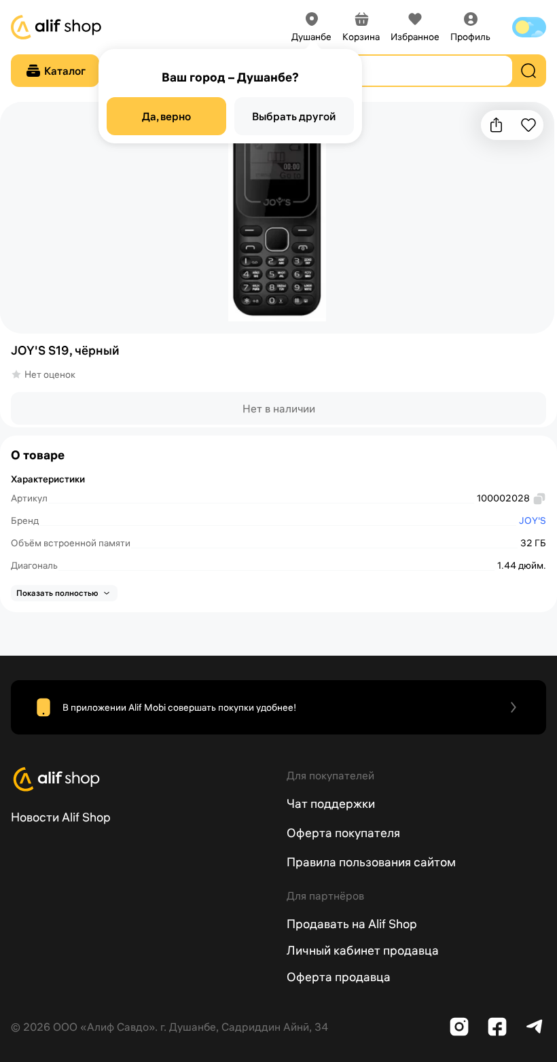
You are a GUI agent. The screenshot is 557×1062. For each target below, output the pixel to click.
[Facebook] (497, 1027)
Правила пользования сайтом (371, 862)
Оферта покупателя (343, 832)
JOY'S (532, 520)
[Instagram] (459, 1027)
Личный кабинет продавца (363, 950)
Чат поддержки (331, 803)
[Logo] (140, 779)
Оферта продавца (339, 977)
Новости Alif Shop (61, 817)
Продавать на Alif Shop (352, 924)
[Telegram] (535, 1027)
